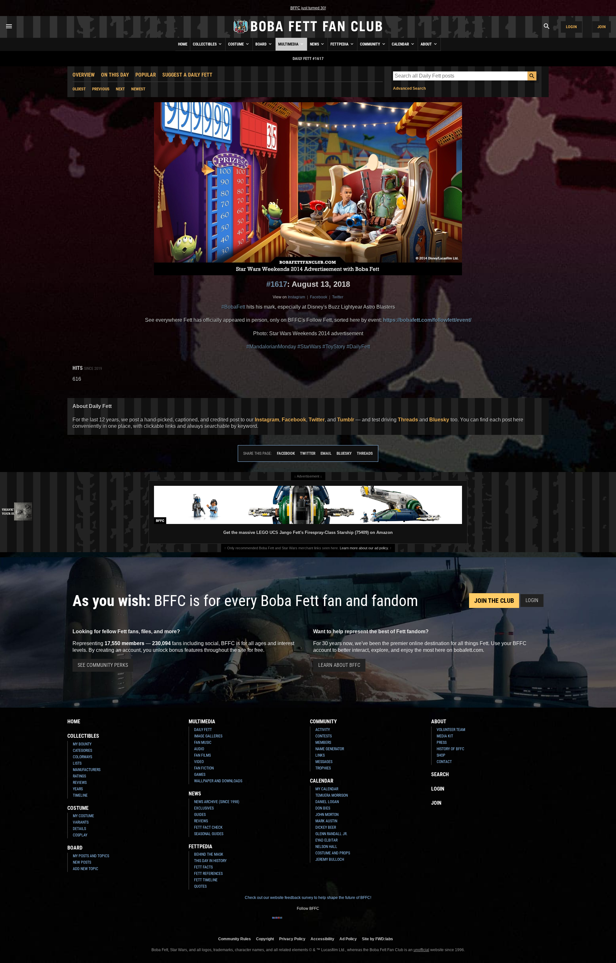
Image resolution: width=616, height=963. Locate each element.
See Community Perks (103, 665)
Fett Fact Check (208, 827)
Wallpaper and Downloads (218, 781)
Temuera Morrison (331, 795)
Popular (145, 75)
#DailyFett (358, 346)
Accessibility (322, 939)
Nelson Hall (326, 846)
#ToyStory (333, 346)
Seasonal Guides (208, 834)
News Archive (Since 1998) (216, 802)
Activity (322, 729)
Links (320, 755)
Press (442, 742)
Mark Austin (326, 821)
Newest (138, 89)
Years (78, 789)
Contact (444, 762)
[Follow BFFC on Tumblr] (308, 922)
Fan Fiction (204, 768)
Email (326, 453)
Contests (323, 736)
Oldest (79, 89)
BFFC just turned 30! (308, 8)
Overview (84, 75)
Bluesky (439, 419)
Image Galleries (208, 736)
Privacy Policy (292, 939)
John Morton (326, 814)
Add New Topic (85, 869)
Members (323, 742)
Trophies (323, 768)
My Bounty (82, 744)
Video (199, 762)
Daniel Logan (327, 802)
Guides (200, 814)
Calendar (401, 44)
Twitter (337, 297)
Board (261, 44)
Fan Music (202, 742)
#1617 (276, 284)
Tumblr (345, 419)
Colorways (82, 757)
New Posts (82, 862)
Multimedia (288, 44)
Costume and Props (332, 853)
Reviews (80, 782)
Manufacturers (86, 770)
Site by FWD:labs (377, 939)
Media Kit (445, 736)
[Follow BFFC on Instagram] (287, 922)
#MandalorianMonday (271, 346)
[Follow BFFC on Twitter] (298, 922)
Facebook (318, 297)
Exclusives (204, 808)
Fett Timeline (206, 880)
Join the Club (494, 600)
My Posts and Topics (91, 856)
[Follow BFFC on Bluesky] (339, 922)
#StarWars (309, 346)
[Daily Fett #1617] (308, 188)
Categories (82, 750)
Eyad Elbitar (326, 840)
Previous (100, 89)
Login (571, 26)
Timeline (80, 795)
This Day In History (210, 861)
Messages (323, 762)
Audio (199, 749)
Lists (77, 763)
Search (440, 774)
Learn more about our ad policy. (364, 548)
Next (120, 89)
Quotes (200, 886)
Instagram (296, 297)
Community (370, 44)
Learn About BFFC (339, 665)
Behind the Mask (208, 854)
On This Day (115, 75)
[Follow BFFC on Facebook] (277, 922)
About (427, 44)
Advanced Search (409, 88)
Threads (408, 419)
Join (601, 26)
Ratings (79, 776)
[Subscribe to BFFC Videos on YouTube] (318, 922)
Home (182, 44)
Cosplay (80, 835)
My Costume (83, 816)
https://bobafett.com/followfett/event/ (427, 320)
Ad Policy (348, 939)
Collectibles (205, 44)
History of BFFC (450, 749)
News (315, 44)
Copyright (265, 939)
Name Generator (329, 749)
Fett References (208, 873)
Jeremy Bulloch (329, 859)
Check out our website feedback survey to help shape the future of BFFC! (308, 897)
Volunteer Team (451, 729)
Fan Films (202, 755)
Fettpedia (339, 44)
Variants (81, 822)
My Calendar (326, 789)
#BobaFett (233, 307)
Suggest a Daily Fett (187, 75)
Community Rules (234, 939)
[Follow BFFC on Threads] (328, 922)
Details (79, 828)
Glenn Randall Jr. (331, 834)
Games (199, 774)
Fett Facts (203, 867)
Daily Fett (203, 729)
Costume (236, 44)
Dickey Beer (325, 827)
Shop (441, 755)
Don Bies (322, 808)
